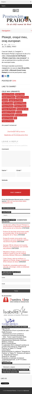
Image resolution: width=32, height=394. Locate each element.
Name (4, 170)
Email (19, 170)
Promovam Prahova (12, 390)
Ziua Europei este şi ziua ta (16, 131)
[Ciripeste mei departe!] (5, 76)
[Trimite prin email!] (11, 76)
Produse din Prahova (9, 109)
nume (3, 277)
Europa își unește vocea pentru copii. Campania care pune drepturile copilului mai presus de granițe (15, 240)
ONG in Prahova (7, 103)
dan (14, 81)
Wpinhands (26, 390)
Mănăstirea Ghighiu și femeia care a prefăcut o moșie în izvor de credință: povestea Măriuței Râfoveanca (14, 253)
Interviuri (5, 100)
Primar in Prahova (20, 106)
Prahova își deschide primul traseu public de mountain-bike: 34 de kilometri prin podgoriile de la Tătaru (16, 233)
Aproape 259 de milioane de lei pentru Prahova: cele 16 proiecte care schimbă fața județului (15, 246)
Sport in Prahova (7, 118)
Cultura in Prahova (8, 94)
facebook (14, 10)
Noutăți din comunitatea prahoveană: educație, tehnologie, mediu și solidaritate (16, 266)
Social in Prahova (21, 115)
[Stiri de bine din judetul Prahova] (16, 24)
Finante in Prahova (22, 97)
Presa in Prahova (7, 106)
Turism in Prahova (8, 121)
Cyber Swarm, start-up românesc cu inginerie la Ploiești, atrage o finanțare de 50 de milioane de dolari (16, 260)
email (3, 283)
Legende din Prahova (16, 100)
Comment (5, 149)
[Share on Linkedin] (8, 76)
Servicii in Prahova (8, 115)
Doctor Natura (19, 94)
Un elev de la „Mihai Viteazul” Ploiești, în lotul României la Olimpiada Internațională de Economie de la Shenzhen (16, 226)
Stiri (7, 44)
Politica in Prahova (20, 103)
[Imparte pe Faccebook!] (3, 76)
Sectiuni (19, 112)
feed (17, 10)
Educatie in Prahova (8, 97)
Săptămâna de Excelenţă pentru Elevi (16, 135)
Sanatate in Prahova (8, 112)
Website (5, 180)
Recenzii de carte (22, 109)
